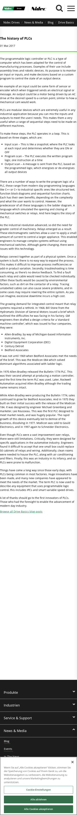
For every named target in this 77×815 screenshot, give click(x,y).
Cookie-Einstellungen (38, 789)
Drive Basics (66, 22)
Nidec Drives (11, 22)
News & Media (33, 22)
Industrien (12, 705)
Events (8, 749)
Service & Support (18, 718)
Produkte (11, 692)
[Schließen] (72, 762)
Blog (50, 22)
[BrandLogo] (13, 9)
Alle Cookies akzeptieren (38, 809)
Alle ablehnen (38, 799)
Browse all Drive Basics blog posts (21, 511)
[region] (38, 786)
